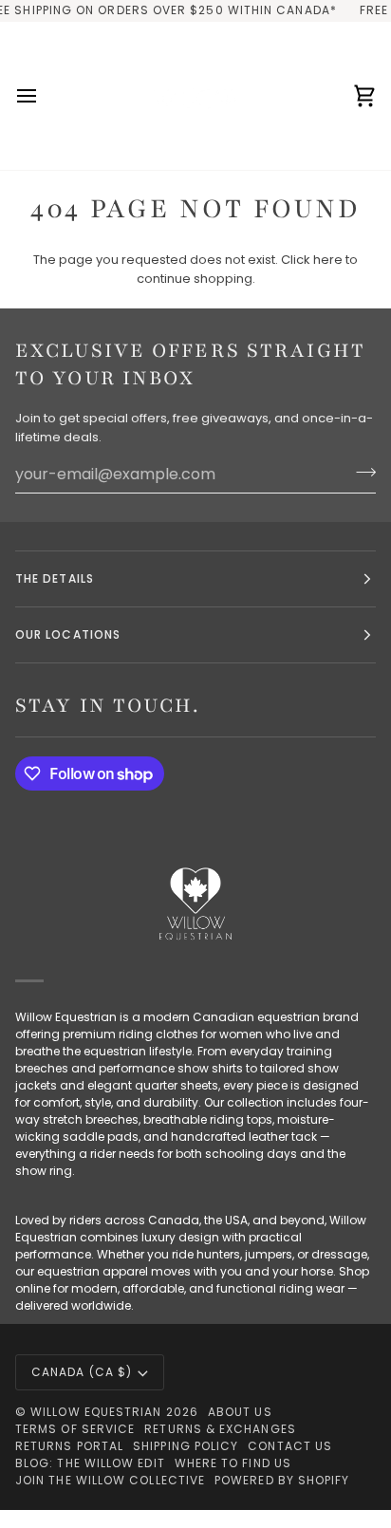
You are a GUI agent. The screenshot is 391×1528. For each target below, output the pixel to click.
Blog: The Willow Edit (90, 1463)
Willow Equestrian (95, 1412)
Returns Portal (69, 1446)
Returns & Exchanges (220, 1429)
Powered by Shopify (281, 1480)
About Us (240, 1412)
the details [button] (54, 578)
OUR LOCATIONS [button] (68, 634)
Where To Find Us (233, 1463)
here (328, 260)
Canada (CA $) (81, 1372)
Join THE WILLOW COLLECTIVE (110, 1480)
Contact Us (290, 1446)
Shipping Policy (185, 1446)
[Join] (360, 472)
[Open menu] (43, 96)
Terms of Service (75, 1429)
